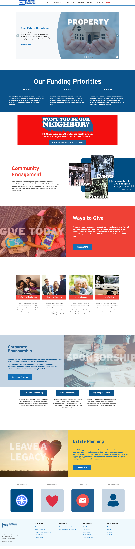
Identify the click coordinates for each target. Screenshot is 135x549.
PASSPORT (90, 2)
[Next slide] (117, 35)
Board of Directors (40, 529)
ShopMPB (109, 534)
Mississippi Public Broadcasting (67, 529)
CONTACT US (99, 2)
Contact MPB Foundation (66, 527)
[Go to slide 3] (88, 57)
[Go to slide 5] (92, 57)
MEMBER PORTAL (69, 2)
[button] (82, 247)
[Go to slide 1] (84, 57)
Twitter (109, 529)
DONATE (108, 2)
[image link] (68, 130)
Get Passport (86, 529)
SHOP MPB (81, 2)
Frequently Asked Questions (43, 532)
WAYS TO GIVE (58, 2)
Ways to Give (87, 532)
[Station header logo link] (27, 2)
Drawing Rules (39, 534)
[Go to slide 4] (90, 57)
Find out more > (25, 44)
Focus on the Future (88, 537)
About (37, 527)
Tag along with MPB (33, 28)
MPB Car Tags (87, 534)
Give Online (86, 527)
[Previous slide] (17, 35)
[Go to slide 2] (86, 57)
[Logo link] (9, 525)
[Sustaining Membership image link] (28, 287)
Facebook (110, 527)
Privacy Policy (39, 537)
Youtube (109, 532)
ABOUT (48, 2)
